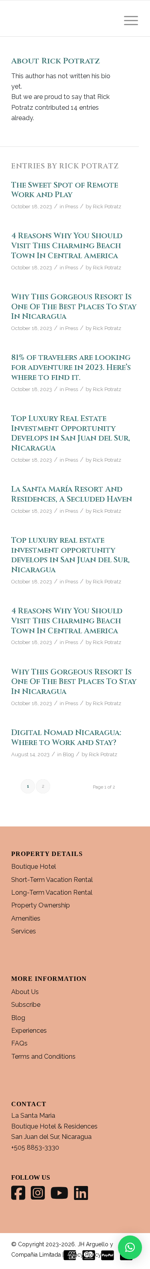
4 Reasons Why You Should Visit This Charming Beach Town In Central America (66, 246)
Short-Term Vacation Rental (52, 880)
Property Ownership (40, 905)
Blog (68, 754)
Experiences (29, 1030)
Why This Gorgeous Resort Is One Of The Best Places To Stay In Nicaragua (73, 307)
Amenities (25, 918)
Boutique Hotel (33, 866)
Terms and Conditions (43, 1056)
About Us (25, 992)
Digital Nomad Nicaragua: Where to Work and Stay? (66, 737)
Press (71, 207)
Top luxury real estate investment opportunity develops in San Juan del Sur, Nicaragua (70, 555)
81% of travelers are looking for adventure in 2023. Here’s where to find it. (71, 367)
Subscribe (25, 1004)
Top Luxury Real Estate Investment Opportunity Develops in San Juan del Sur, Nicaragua (70, 433)
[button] (130, 1247)
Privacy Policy (83, 1254)
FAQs (19, 1043)
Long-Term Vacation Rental (51, 892)
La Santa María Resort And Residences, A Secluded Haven (71, 494)
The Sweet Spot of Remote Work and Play (64, 190)
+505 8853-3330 (35, 1147)
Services (23, 931)
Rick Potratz (107, 207)
